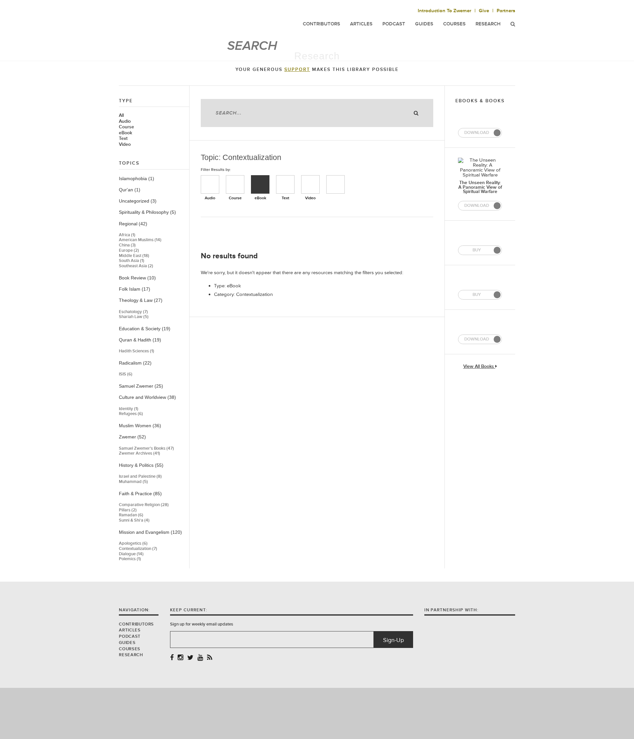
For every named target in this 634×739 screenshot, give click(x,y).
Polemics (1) (130, 559)
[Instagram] (180, 658)
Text (123, 138)
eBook (125, 133)
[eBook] (260, 184)
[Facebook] (172, 658)
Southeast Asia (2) (136, 266)
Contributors (136, 624)
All (121, 115)
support (297, 69)
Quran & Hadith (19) (140, 339)
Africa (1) (127, 235)
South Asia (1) (131, 260)
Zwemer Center (171, 19)
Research (488, 23)
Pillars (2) (128, 510)
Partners (506, 11)
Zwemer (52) (132, 436)
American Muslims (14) (140, 240)
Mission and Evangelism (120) (150, 532)
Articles (129, 630)
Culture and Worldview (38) (147, 397)
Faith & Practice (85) (140, 493)
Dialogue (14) (131, 554)
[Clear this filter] (335, 184)
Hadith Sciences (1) (136, 351)
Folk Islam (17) (134, 289)
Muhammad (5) (133, 481)
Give (484, 11)
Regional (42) (133, 223)
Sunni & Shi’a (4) (134, 520)
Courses (454, 23)
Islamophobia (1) (136, 178)
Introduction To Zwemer (444, 11)
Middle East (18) (134, 255)
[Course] (235, 184)
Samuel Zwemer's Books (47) (146, 448)
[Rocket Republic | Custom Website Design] (317, 713)
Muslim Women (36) (140, 425)
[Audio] (210, 184)
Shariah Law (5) (134, 316)
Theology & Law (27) (140, 300)
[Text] (285, 184)
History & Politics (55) (141, 465)
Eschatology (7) (133, 311)
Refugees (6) (131, 413)
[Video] (310, 184)
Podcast (129, 636)
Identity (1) (128, 408)
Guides (127, 642)
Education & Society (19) (144, 328)
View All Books (479, 366)
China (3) (127, 245)
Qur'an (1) (129, 189)
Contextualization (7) (138, 548)
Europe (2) (129, 250)
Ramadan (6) (131, 515)
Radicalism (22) (135, 363)
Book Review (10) (137, 277)
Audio (125, 121)
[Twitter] (190, 658)
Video (125, 144)
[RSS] (209, 658)
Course (126, 127)
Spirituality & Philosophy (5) (147, 212)
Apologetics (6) (133, 543)
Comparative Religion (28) (144, 504)
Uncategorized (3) (138, 201)
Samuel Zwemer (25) (141, 386)
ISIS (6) (125, 374)
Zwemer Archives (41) (139, 453)
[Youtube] (200, 658)
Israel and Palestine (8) (140, 476)
